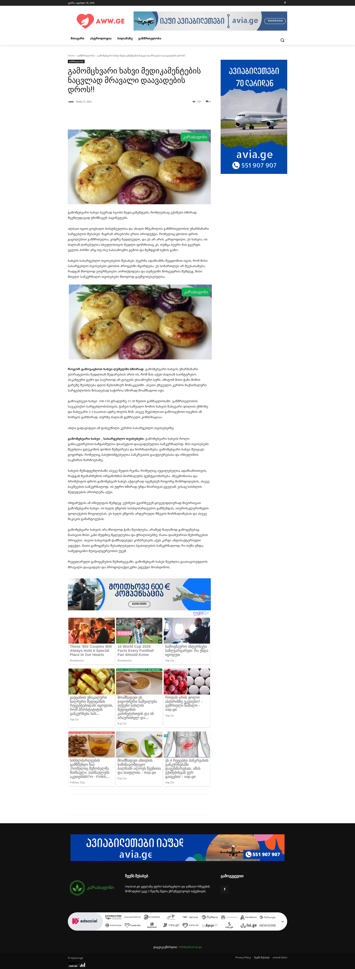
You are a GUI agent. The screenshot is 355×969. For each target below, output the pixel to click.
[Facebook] (284, 3)
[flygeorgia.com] (267, 918)
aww (71, 101)
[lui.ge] (248, 926)
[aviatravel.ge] (113, 926)
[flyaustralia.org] (229, 918)
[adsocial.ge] (85, 928)
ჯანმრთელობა (86, 55)
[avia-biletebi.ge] (132, 918)
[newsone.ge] (267, 926)
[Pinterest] (115, 804)
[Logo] (101, 21)
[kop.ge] (210, 926)
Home (71, 55)
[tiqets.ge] (190, 918)
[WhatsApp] (124, 804)
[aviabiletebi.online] (113, 918)
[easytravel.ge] (152, 926)
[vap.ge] (229, 926)
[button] (282, 40)
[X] (105, 804)
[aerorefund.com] (248, 918)
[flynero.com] (210, 918)
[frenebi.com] (171, 918)
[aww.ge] (190, 926)
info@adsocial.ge (190, 947)
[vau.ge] (171, 926)
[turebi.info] (132, 926)
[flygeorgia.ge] (152, 918)
